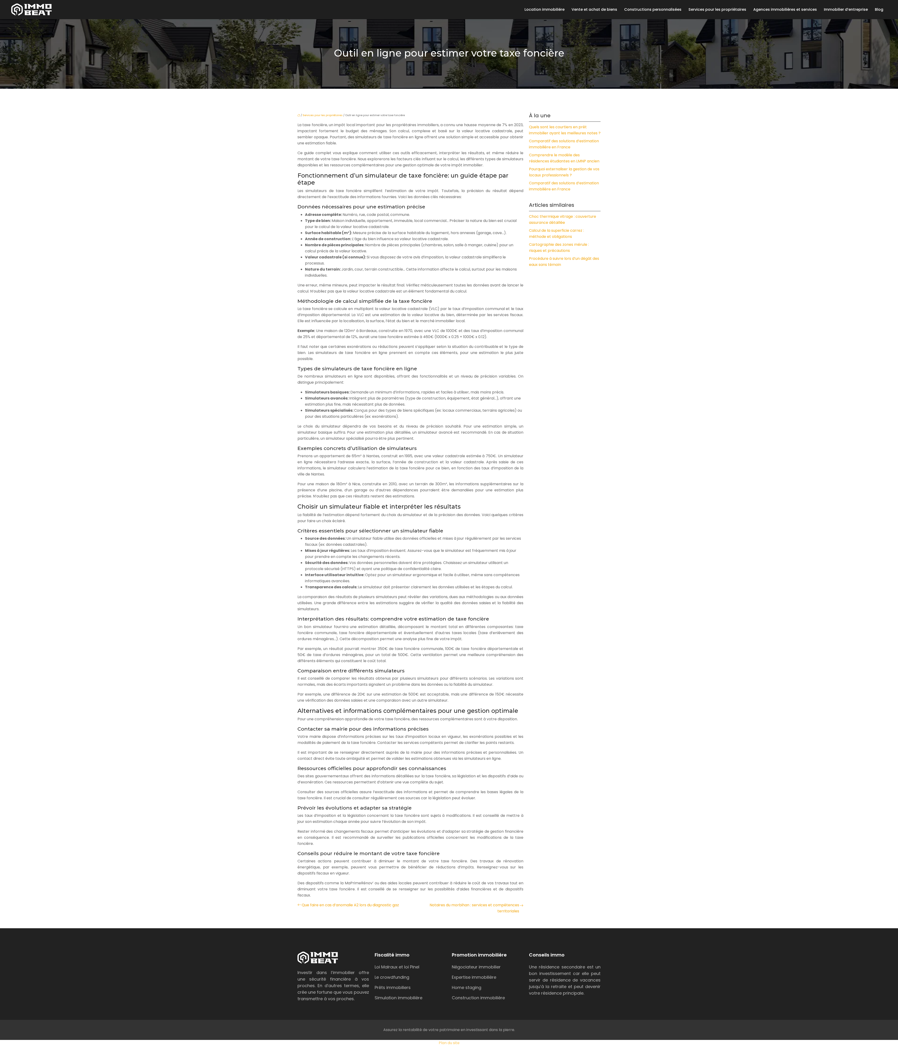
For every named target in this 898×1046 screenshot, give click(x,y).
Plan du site (449, 1043)
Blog (879, 9)
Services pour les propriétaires (717, 9)
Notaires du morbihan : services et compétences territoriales (474, 908)
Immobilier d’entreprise (846, 9)
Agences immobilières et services (785, 9)
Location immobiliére (545, 9)
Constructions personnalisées (652, 9)
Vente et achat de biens (594, 9)
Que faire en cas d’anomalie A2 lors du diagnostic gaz (350, 905)
